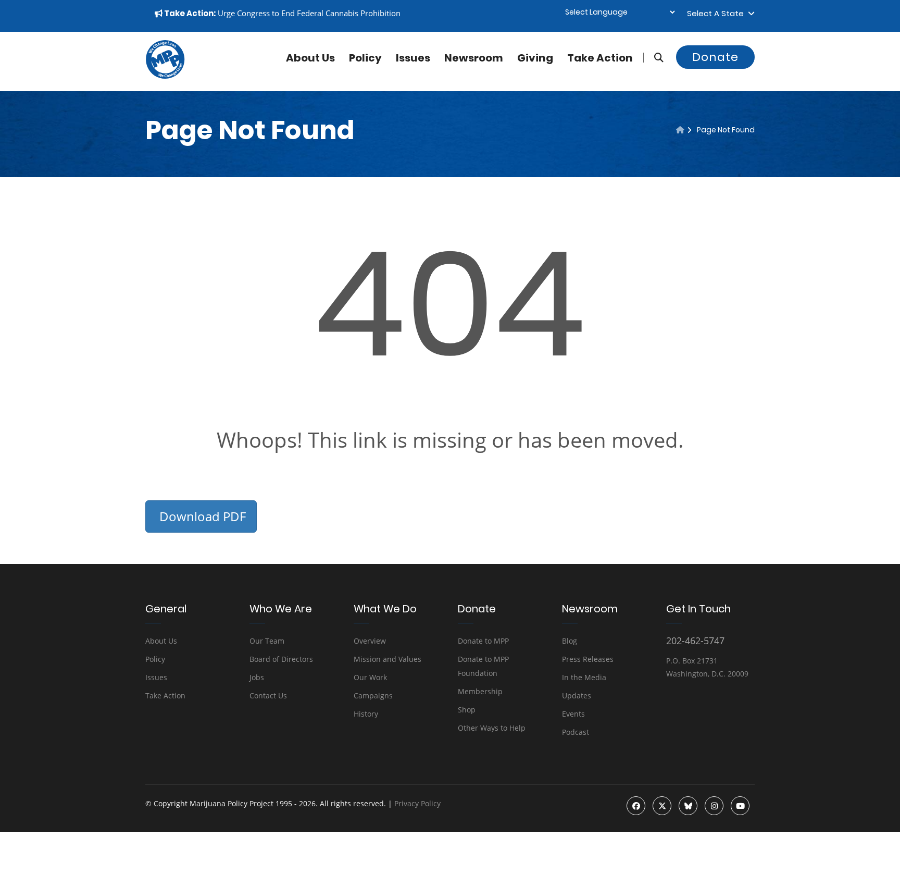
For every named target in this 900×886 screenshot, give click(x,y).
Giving (535, 58)
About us (310, 58)
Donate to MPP (483, 641)
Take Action (600, 58)
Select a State (717, 13)
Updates (576, 695)
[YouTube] (740, 805)
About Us (161, 641)
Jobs (256, 677)
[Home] (680, 130)
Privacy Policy (417, 803)
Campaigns (373, 695)
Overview (370, 641)
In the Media (584, 677)
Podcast (575, 732)
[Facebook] (636, 805)
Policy (365, 58)
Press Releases (588, 659)
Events (573, 714)
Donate (715, 57)
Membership (480, 691)
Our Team (266, 641)
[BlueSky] (688, 805)
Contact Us (268, 695)
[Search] (653, 58)
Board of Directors (281, 659)
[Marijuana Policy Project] (165, 76)
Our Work (370, 677)
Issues (413, 58)
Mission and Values (387, 659)
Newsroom (473, 58)
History (366, 714)
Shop (467, 710)
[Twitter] (662, 805)
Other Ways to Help (492, 728)
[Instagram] (714, 805)
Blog (569, 641)
